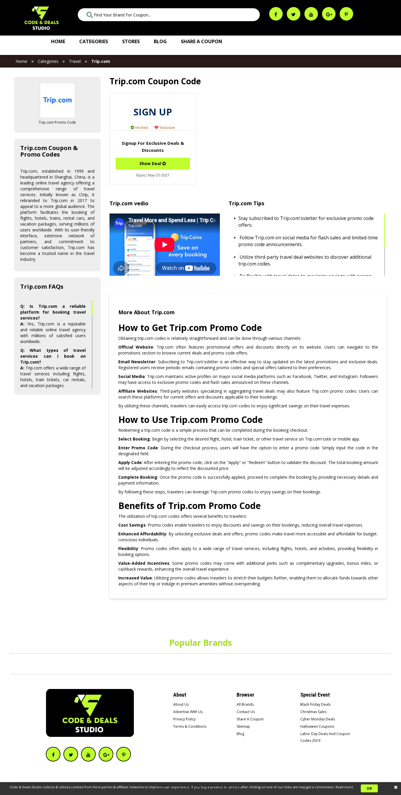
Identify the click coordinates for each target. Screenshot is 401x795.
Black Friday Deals (315, 704)
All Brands (245, 704)
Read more (344, 787)
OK (369, 788)
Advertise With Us (188, 711)
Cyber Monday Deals (317, 719)
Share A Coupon (250, 719)
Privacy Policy (184, 719)
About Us (181, 704)
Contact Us (246, 711)
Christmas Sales (313, 711)
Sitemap (243, 726)
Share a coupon (201, 41)
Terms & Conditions (189, 726)
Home (58, 41)
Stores (131, 41)
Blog (160, 41)
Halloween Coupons (317, 726)
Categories (93, 41)
